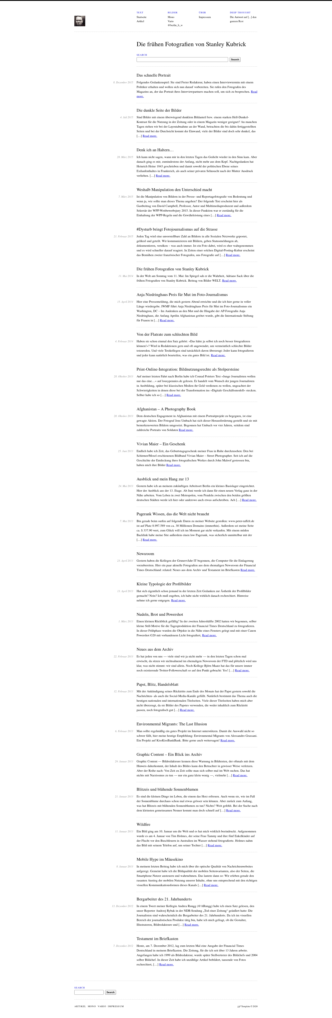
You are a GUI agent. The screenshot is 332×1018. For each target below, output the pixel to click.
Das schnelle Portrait (154, 75)
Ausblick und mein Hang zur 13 (163, 479)
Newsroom (145, 553)
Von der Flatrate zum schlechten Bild (167, 334)
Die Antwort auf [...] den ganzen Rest (243, 19)
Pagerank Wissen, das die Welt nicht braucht (173, 514)
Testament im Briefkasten (157, 938)
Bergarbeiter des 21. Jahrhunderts (164, 899)
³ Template (244, 1006)
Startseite (141, 17)
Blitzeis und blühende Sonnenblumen (167, 789)
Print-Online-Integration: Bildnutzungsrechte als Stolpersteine (188, 369)
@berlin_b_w (175, 25)
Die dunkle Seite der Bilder (159, 110)
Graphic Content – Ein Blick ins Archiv (169, 754)
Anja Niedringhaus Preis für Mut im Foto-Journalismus (182, 294)
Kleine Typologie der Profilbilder (164, 584)
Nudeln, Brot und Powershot (160, 614)
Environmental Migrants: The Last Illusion (172, 724)
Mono (171, 17)
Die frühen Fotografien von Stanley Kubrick (173, 269)
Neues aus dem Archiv (155, 649)
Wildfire (143, 824)
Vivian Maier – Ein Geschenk (161, 443)
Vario (171, 21)
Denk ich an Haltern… (155, 149)
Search (142, 54)
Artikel (140, 21)
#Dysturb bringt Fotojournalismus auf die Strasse (177, 229)
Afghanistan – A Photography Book (166, 409)
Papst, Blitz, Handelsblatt (157, 684)
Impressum (205, 17)
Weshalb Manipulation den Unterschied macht (174, 189)
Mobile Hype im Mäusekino (160, 859)
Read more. (150, 136)
